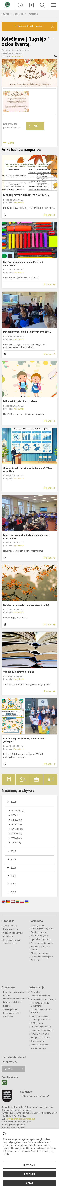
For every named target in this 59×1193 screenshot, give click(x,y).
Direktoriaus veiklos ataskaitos (12, 1014)
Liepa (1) (15, 815)
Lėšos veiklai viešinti (12, 1002)
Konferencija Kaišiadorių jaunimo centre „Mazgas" (25, 740)
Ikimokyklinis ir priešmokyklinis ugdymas (42, 927)
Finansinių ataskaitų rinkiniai (16, 999)
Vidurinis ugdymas (39, 936)
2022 (13, 876)
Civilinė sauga (37, 1041)
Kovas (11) (16, 833)
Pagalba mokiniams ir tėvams (41, 948)
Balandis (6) (17, 829)
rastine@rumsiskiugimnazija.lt (21, 1119)
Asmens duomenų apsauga (43, 999)
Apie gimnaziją (10, 926)
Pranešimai (33, 14)
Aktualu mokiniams (40, 1034)
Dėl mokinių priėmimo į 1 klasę (20, 401)
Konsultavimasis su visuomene (40, 1004)
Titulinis (5, 14)
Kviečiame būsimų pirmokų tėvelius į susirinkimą (23, 263)
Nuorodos (35, 992)
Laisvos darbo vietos (40, 996)
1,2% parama (37, 1023)
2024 (13, 859)
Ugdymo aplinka (10, 929)
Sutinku (30, 1183)
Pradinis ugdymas (39, 932)
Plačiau (48, 215)
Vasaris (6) (16, 838)
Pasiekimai (8, 936)
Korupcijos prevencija (40, 1037)
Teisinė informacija (39, 1045)
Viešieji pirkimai (10, 1009)
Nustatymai (29, 1165)
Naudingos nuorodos (40, 1019)
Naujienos (19, 14)
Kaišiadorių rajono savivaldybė (34, 1096)
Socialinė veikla (10, 944)
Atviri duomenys (38, 1048)
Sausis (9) (16, 843)
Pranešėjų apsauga (39, 1016)
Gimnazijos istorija (11, 940)
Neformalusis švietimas (42, 943)
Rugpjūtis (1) (18, 811)
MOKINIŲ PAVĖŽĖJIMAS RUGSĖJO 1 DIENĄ (26, 195)
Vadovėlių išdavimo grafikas (18, 671)
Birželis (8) (16, 820)
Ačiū (33, 126)
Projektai (7, 1006)
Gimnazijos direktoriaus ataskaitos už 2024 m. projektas (28, 469)
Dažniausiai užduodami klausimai (41, 1011)
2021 (13, 884)
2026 (13, 801)
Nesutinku (29, 1174)
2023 (13, 867)
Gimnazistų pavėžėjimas (42, 957)
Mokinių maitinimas (40, 953)
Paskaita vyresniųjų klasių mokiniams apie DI (27, 331)
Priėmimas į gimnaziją (41, 1027)
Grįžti (11, 142)
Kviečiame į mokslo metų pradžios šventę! (26, 605)
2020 (13, 892)
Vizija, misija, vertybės (13, 933)
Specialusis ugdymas (41, 939)
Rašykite (8, 1069)
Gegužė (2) (16, 824)
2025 (13, 851)
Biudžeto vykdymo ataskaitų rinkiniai (16, 993)
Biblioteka (35, 960)
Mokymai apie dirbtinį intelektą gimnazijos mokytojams (26, 536)
